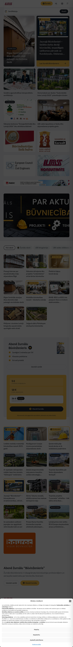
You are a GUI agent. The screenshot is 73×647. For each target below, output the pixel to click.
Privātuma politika (36, 644)
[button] (70, 601)
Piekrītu (36, 629)
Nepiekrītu (36, 635)
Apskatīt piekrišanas (36, 640)
